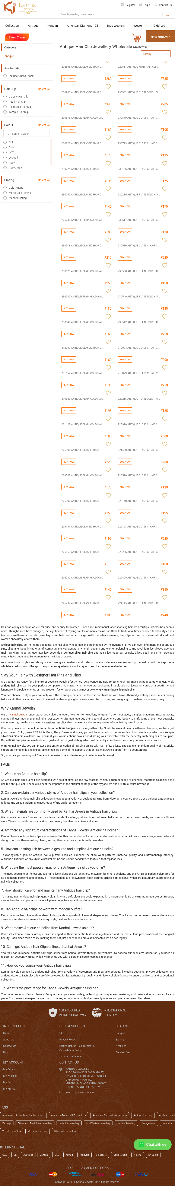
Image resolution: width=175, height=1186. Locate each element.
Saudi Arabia (120, 1154)
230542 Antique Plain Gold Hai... (139, 322)
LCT (11, 152)
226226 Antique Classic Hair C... (139, 552)
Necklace (121, 1046)
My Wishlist (10, 1075)
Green (12, 147)
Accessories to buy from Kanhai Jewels (23, 1115)
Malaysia (84, 1154)
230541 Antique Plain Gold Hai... (82, 322)
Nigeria (137, 1154)
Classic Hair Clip (18, 96)
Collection (12, 25)
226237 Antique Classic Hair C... (82, 603)
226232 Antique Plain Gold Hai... (82, 577)
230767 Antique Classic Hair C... (82, 194)
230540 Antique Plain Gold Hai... (139, 296)
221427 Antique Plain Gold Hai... (82, 424)
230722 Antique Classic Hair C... (82, 143)
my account (13, 1062)
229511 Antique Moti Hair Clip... (138, 66)
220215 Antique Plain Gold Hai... (139, 398)
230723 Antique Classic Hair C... (139, 143)
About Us (8, 1039)
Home (6, 1033)
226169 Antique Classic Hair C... (82, 552)
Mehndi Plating (18, 198)
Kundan (52, 25)
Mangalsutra (149, 1123)
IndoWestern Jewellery (98, 1123)
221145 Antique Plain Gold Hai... (139, 603)
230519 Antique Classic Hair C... (139, 245)
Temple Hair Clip (19, 112)
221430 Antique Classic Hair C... (139, 450)
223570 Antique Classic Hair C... (139, 475)
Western (139, 25)
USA (4, 1154)
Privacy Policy (67, 1039)
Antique (33, 25)
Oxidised (159, 25)
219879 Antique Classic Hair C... (139, 373)
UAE (57, 1154)
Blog (6, 1052)
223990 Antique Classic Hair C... (139, 424)
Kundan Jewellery (126, 1123)
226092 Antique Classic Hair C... (82, 501)
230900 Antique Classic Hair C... (82, 92)
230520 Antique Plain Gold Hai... (82, 271)
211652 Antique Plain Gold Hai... (82, 373)
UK (15, 1154)
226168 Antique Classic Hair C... (139, 526)
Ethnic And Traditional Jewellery (35, 1123)
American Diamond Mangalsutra (110, 1115)
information (14, 1026)
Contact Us (9, 1046)
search (122, 1026)
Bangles (120, 1033)
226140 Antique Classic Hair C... (139, 501)
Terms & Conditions (70, 1056)
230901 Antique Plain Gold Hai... (139, 92)
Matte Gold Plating (20, 193)
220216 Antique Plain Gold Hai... (139, 194)
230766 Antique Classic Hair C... (139, 168)
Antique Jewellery (143, 1115)
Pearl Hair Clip (17, 101)
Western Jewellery (37, 1131)
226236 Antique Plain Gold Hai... (82, 219)
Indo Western (116, 25)
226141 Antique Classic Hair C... (82, 526)
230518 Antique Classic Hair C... (82, 245)
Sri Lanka (153, 1154)
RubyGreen (15, 168)
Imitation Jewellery (69, 1123)
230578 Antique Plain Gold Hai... (82, 117)
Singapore (101, 1154)
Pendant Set (123, 1052)
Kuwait (69, 1154)
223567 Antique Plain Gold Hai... (82, 475)
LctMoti (13, 157)
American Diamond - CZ (82, 25)
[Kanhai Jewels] (20, 7)
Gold (11, 142)
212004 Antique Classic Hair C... (139, 347)
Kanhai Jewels (19, 714)
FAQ (61, 1033)
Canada (44, 1154)
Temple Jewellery (11, 1131)
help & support (72, 1026)
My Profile (9, 1088)
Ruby (12, 163)
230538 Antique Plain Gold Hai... (139, 271)
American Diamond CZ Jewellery (68, 1115)
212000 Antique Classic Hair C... (82, 347)
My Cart (7, 1082)
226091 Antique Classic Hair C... (82, 450)
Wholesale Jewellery (65, 1131)
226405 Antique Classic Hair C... (139, 577)
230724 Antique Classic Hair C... (82, 168)
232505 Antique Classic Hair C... (82, 66)
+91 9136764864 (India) (80, 1092)
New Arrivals (161, 37)
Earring (120, 1039)
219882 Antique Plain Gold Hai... (82, 398)
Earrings (6, 1123)
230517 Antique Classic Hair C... (139, 219)
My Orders (9, 1069)
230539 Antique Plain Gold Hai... (82, 296)
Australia (28, 1154)
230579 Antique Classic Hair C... (139, 117)
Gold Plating (16, 187)
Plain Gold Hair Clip (20, 107)
